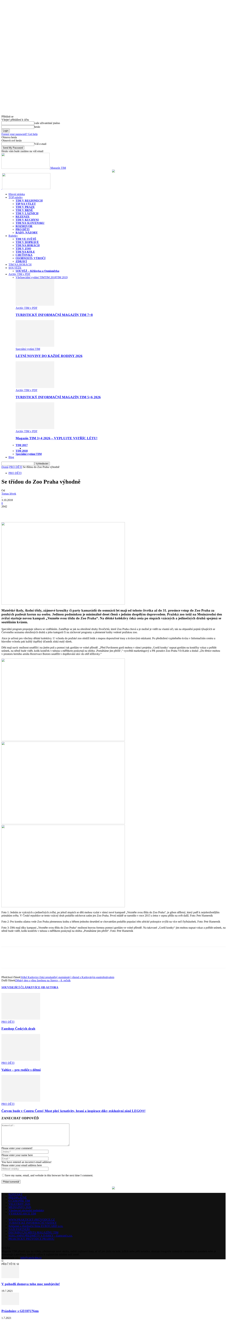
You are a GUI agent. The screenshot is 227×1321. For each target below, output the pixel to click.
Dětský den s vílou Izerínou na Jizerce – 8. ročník (43, 980)
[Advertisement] (42, 940)
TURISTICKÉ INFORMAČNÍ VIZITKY (33, 1222)
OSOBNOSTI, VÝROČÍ (30, 258)
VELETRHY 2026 (19, 1203)
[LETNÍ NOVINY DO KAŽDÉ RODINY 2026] (35, 345)
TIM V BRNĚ (24, 210)
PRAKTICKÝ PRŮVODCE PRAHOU (31, 1238)
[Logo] (1, 188)
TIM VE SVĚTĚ (26, 238)
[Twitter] (20, 511)
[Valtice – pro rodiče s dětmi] (20, 1059)
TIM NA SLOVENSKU (30, 222)
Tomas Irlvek (8, 493)
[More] (33, 512)
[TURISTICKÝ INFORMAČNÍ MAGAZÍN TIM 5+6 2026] (35, 386)
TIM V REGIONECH (29, 200)
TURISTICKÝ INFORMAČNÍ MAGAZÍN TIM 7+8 (54, 315)
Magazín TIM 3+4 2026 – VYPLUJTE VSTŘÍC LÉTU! (56, 438)
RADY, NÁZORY (27, 232)
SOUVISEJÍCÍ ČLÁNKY (17, 987)
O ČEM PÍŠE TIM (19, 1200)
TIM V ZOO (23, 248)
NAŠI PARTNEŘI (19, 1229)
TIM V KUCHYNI (27, 219)
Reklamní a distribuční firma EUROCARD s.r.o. (36, 1226)
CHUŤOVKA (24, 254)
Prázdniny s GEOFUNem (20, 1311)
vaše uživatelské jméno (47, 123)
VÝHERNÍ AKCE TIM (22, 1213)
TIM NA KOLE (25, 251)
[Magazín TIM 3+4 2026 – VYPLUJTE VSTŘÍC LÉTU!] (35, 428)
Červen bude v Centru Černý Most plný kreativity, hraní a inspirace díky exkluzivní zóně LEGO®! (73, 1111)
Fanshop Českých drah (18, 1028)
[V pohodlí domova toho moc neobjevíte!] (10, 1277)
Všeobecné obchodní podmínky (26, 1210)
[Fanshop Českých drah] (20, 1018)
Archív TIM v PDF (19, 274)
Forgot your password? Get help (19, 134)
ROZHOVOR (24, 226)
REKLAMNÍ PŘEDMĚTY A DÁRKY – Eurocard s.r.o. (41, 1235)
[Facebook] (7, 511)
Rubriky (13, 235)
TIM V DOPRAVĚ (27, 242)
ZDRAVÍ (21, 261)
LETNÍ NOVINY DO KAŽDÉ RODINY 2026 (49, 356)
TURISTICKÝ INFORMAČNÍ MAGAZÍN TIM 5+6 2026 (58, 397)
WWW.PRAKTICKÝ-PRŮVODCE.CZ (32, 1219)
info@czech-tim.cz (30, 1257)
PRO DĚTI (22, 229)
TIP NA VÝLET (26, 203)
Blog (11, 457)
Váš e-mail (40, 143)
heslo (37, 126)
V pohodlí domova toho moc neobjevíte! (30, 1284)
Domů (5, 466)
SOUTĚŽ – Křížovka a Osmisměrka (37, 270)
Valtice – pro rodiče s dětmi (21, 1070)
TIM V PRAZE (25, 206)
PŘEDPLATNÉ (18, 1197)
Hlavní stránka (17, 194)
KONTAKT (16, 1194)
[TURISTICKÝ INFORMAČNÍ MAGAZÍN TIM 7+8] (35, 304)
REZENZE (23, 216)
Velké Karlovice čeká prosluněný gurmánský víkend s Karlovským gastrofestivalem (67, 977)
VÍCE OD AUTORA (45, 987)
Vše (18, 277)
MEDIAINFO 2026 (20, 1207)
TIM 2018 (50, 277)
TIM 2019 (62, 277)
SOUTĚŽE (15, 267)
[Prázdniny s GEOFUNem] (10, 1304)
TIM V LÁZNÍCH (27, 213)
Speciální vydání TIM (32, 277)
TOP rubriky (16, 197)
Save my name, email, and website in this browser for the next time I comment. (49, 1175)
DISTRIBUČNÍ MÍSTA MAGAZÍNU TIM (33, 1232)
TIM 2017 (22, 445)
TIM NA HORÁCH (28, 245)
